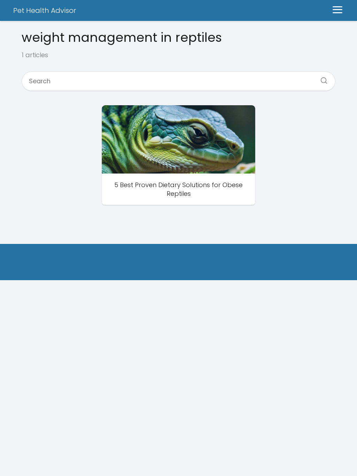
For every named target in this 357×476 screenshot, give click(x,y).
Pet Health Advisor (44, 10)
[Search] (321, 78)
